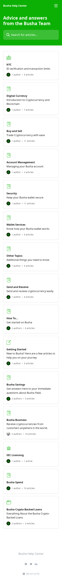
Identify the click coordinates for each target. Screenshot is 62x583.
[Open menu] (56, 6)
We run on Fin (32, 573)
